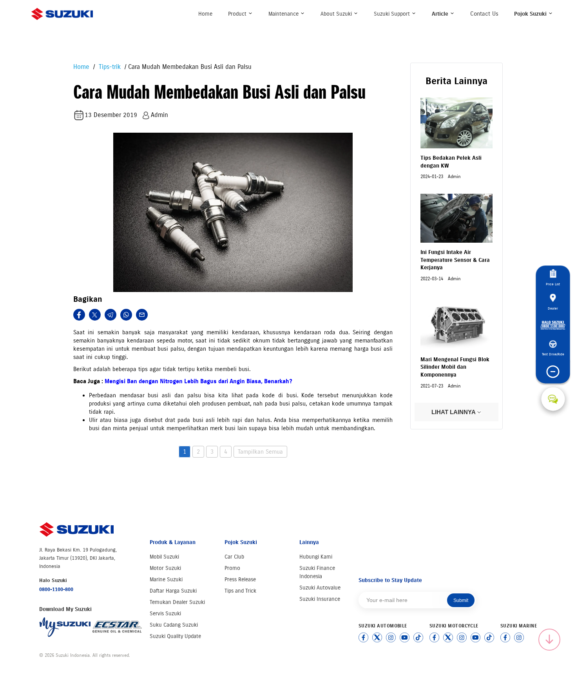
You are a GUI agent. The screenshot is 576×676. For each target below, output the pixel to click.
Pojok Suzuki (531, 14)
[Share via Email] (142, 315)
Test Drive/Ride (553, 354)
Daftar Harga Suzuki (173, 591)
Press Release (240, 579)
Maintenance (284, 14)
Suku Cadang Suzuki (174, 625)
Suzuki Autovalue (320, 587)
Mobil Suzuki (164, 556)
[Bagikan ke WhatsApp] (126, 315)
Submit (460, 600)
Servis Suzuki (165, 613)
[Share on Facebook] (79, 315)
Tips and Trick (240, 591)
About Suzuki (337, 14)
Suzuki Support (392, 14)
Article (441, 14)
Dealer (553, 308)
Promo (232, 568)
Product (238, 14)
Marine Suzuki (166, 579)
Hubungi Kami (315, 556)
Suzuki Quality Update (175, 636)
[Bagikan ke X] (95, 315)
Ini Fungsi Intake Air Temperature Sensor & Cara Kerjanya (455, 260)
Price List (553, 283)
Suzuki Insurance (319, 599)
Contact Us (484, 13)
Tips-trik (109, 66)
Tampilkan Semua (260, 451)
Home (205, 14)
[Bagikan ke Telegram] (110, 315)
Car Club (234, 556)
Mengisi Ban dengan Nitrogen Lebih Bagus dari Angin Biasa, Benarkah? (198, 381)
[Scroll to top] (549, 640)
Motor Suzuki (165, 568)
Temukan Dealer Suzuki (177, 602)
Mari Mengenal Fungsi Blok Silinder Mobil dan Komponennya (454, 367)
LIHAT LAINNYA (454, 412)
